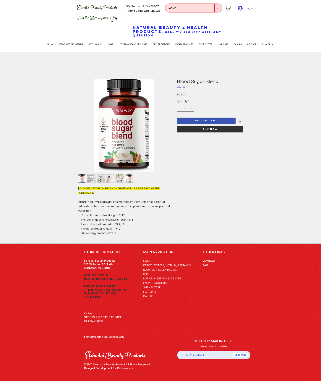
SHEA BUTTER (152, 287)
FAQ (205, 265)
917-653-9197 (93, 317)
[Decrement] (180, 108)
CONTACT (209, 260)
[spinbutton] (185, 108)
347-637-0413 (112, 317)
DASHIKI (148, 296)
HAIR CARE (150, 291)
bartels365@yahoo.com (109, 336)
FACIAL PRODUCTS (155, 282)
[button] (228, 8)
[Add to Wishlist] (240, 121)
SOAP (146, 274)
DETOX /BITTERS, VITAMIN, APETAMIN (167, 265)
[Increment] (191, 108)
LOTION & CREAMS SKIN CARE (162, 278)
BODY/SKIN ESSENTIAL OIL (160, 269)
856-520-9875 (93, 320)
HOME (147, 260)
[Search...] (218, 8)
